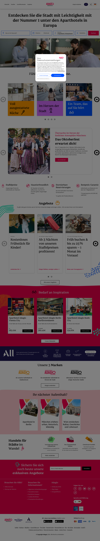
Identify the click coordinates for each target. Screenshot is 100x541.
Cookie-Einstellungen (43, 75)
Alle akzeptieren (57, 75)
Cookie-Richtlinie (61, 71)
